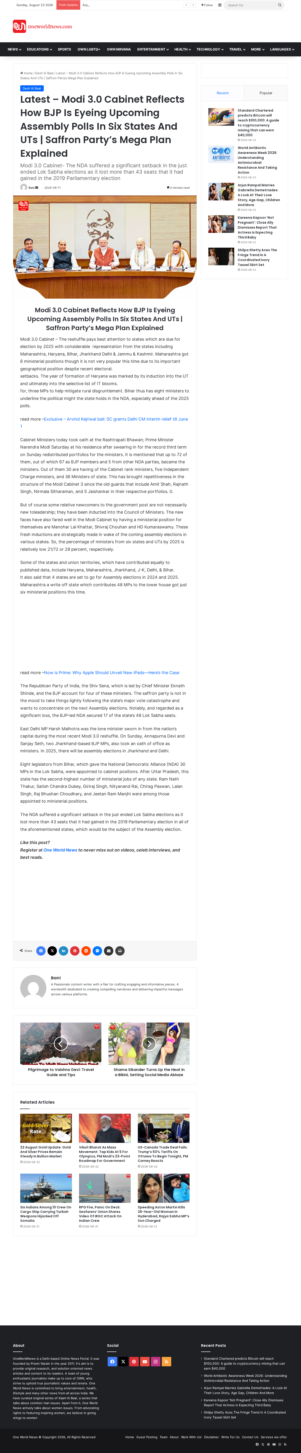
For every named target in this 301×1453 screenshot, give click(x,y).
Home (28, 73)
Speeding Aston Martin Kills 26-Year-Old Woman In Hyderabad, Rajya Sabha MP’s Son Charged (163, 1214)
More (256, 49)
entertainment (151, 49)
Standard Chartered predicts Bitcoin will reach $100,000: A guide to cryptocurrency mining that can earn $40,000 (258, 122)
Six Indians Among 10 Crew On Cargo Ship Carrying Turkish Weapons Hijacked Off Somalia (45, 1214)
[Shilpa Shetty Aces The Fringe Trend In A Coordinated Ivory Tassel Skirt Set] (221, 256)
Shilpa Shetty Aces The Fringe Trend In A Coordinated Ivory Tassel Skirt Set (257, 257)
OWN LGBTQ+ (89, 49)
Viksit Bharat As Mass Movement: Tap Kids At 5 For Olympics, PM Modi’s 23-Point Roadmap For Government (104, 1154)
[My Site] (42, 26)
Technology (208, 49)
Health (180, 49)
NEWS (13, 49)
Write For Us (230, 1437)
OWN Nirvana (119, 49)
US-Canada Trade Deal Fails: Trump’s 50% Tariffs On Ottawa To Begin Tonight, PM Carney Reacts (163, 1154)
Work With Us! (191, 1437)
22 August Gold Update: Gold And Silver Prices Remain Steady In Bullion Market (45, 1152)
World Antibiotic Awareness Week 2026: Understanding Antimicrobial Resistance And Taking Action (257, 160)
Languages (280, 49)
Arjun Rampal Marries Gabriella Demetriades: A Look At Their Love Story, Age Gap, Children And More (157, 5)
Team (163, 1437)
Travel (235, 49)
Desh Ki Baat (44, 73)
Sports (64, 49)
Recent (223, 93)
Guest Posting (146, 1437)
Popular (266, 93)
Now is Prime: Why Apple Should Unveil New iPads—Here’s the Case (111, 672)
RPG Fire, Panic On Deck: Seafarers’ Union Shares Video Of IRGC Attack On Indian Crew (100, 1214)
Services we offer (274, 1437)
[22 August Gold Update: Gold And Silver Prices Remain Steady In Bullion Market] (46, 1128)
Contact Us (250, 1437)
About (174, 1437)
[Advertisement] (192, 25)
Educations (38, 49)
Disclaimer (211, 1437)
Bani (32, 187)
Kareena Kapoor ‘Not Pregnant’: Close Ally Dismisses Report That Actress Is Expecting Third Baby (257, 227)
